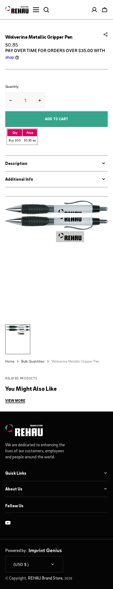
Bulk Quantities (33, 361)
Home (9, 361)
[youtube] (8, 523)
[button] (106, 34)
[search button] (46, 10)
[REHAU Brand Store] (17, 10)
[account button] (94, 10)
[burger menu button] (36, 10)
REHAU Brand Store (45, 578)
